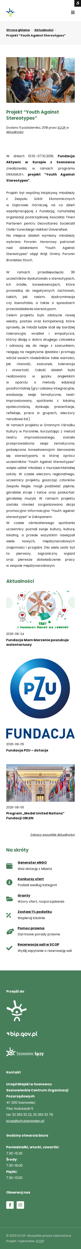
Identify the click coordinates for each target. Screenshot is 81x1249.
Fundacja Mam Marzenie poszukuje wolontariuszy (37, 642)
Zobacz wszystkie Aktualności (52, 835)
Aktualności (43, 30)
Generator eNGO (32, 862)
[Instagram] (20, 1205)
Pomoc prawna (31, 928)
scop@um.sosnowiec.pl (25, 1120)
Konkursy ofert (31, 879)
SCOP (62, 128)
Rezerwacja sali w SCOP (38, 944)
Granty (24, 895)
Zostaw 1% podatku (35, 911)
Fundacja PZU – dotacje (27, 750)
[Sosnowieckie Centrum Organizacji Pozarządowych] (10, 12)
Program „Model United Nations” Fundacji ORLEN (35, 815)
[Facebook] (10, 1205)
